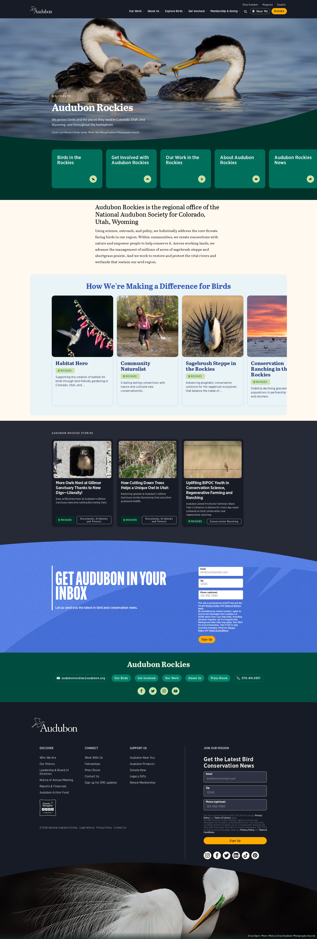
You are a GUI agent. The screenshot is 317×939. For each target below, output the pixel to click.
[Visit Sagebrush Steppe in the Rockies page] (212, 351)
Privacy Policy (213, 605)
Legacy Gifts (138, 776)
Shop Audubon (250, 4)
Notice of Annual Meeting (56, 780)
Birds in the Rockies (69, 159)
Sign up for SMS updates (101, 782)
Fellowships (92, 764)
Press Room (219, 678)
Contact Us (92, 776)
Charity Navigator (48, 808)
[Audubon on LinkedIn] (236, 855)
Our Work (135, 11)
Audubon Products (142, 764)
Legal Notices (86, 827)
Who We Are (48, 757)
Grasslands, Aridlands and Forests (94, 520)
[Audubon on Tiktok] (245, 855)
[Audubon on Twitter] (226, 855)
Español (281, 4)
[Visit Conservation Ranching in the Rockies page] (277, 351)
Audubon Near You (142, 757)
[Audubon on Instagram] (207, 855)
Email (203, 569)
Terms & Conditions (218, 630)
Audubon (41, 9)
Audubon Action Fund (54, 792)
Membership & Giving (224, 11)
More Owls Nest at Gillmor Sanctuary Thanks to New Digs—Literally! (82, 483)
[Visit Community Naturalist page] (147, 351)
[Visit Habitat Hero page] (82, 351)
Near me (262, 11)
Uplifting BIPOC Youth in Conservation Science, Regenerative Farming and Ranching (212, 483)
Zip (202, 580)
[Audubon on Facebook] (217, 855)
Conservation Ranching (224, 521)
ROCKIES (66, 370)
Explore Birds (174, 11)
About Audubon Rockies (237, 159)
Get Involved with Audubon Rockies (130, 159)
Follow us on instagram (164, 691)
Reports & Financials (53, 786)
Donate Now (138, 770)
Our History (47, 764)
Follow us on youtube (175, 691)
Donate (279, 11)
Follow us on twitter (153, 691)
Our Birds (121, 678)
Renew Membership (142, 782)
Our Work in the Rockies (182, 159)
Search (246, 11)
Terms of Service (233, 605)
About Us (153, 11)
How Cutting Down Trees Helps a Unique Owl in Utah (147, 483)
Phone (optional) (209, 592)
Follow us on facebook (141, 691)
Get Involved (196, 11)
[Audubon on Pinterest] (255, 855)
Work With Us (94, 757)
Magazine (268, 4)
